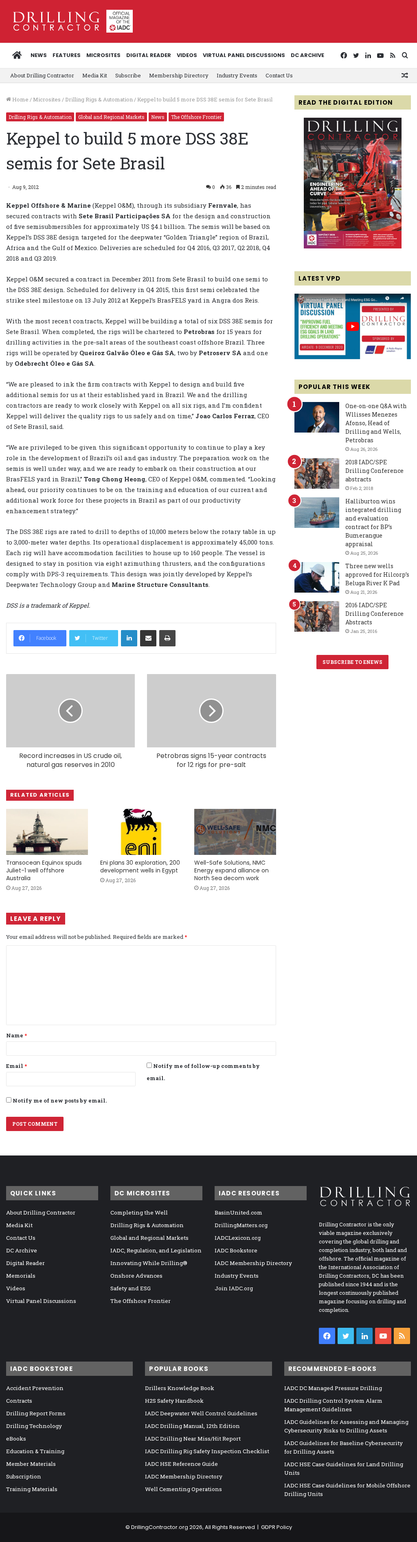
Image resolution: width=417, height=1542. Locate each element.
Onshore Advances (136, 1275)
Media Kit (94, 75)
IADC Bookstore (236, 1250)
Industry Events (237, 75)
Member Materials (31, 1463)
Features (67, 55)
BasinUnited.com (238, 1212)
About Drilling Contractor (42, 75)
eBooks (16, 1438)
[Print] (167, 638)
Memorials (20, 1275)
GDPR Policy (276, 1527)
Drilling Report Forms (36, 1413)
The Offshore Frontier (196, 117)
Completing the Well (139, 1212)
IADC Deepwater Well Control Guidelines (201, 1413)
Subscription (23, 1476)
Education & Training (35, 1451)
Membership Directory (178, 75)
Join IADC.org (234, 1288)
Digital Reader (148, 55)
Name (16, 1035)
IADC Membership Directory (253, 1263)
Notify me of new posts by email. (60, 1100)
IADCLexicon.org (238, 1237)
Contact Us (279, 75)
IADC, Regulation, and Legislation (156, 1250)
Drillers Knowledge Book (179, 1388)
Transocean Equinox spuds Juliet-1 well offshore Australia (44, 870)
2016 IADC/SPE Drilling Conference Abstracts (374, 613)
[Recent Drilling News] (353, 246)
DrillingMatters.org (241, 1225)
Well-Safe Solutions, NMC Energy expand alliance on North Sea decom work (231, 870)
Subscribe (128, 75)
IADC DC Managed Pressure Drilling (333, 1388)
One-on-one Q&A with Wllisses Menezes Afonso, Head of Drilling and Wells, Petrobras (376, 423)
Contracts (19, 1400)
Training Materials (31, 1489)
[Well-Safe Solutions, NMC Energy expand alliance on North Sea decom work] (235, 832)
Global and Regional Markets (111, 117)
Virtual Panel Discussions (244, 55)
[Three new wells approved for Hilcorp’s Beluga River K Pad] (316, 577)
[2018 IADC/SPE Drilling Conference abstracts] (316, 473)
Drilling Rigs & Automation (99, 99)
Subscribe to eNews (352, 662)
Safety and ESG (130, 1288)
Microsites (47, 99)
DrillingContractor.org (159, 1527)
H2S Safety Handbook (174, 1400)
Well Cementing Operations (183, 1489)
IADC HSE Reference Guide (181, 1463)
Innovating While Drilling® (148, 1263)
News (39, 55)
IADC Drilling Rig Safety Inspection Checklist (207, 1451)
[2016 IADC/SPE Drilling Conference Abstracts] (316, 616)
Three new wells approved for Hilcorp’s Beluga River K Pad (377, 574)
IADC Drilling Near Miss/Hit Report (193, 1438)
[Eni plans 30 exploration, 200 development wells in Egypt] (141, 832)
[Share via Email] (148, 638)
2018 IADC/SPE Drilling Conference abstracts (374, 470)
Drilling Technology (34, 1426)
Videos (187, 55)
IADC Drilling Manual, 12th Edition (192, 1426)
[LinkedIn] (129, 638)
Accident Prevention (35, 1388)
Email (16, 1066)
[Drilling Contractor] (69, 21)
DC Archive (307, 55)
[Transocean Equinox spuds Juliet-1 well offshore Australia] (47, 832)
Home (20, 99)
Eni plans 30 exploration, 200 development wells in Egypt (140, 866)
